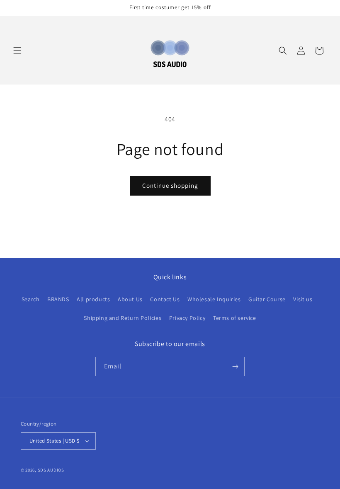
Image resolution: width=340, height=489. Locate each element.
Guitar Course (267, 299)
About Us (130, 299)
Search (31, 299)
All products (93, 299)
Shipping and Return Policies (122, 318)
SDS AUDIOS (51, 470)
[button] (17, 50)
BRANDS (58, 299)
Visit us (302, 299)
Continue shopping (170, 185)
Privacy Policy (187, 318)
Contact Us (165, 299)
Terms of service (234, 318)
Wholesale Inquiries (213, 299)
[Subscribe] (235, 366)
